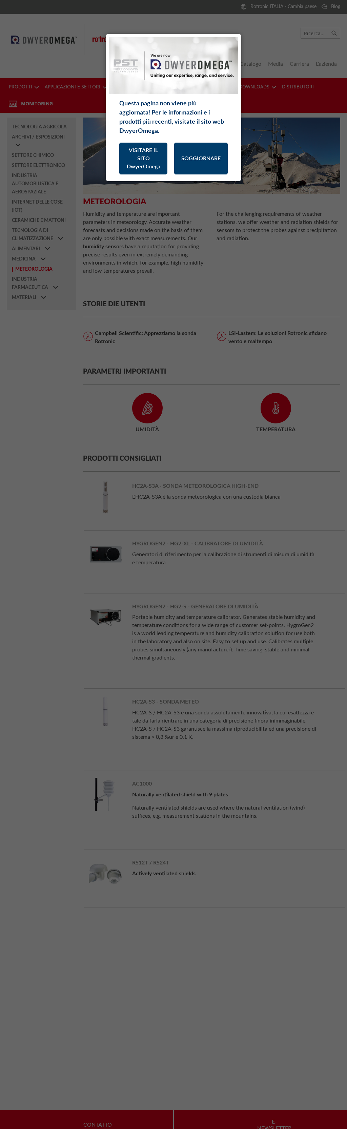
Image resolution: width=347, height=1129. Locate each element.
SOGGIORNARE (201, 158)
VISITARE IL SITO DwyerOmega (143, 158)
